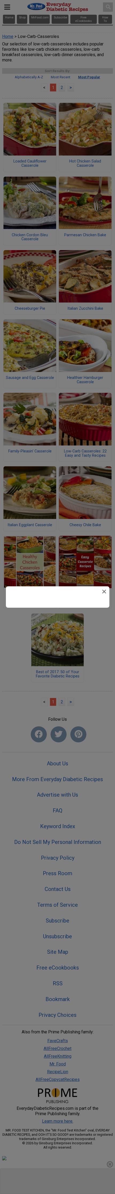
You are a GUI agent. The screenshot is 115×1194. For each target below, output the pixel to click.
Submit (57, 631)
